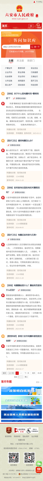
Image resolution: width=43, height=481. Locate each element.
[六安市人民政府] (21, 6)
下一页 (26, 373)
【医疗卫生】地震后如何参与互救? (21, 235)
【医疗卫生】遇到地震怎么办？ (20, 141)
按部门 (31, 60)
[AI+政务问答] (39, 464)
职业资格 (21, 72)
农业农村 (21, 76)
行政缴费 (34, 72)
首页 (4, 25)
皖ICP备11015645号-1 (10, 474)
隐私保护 (26, 436)
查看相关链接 (21, 98)
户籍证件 (8, 68)
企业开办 (8, 72)
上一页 (11, 373)
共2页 (39, 373)
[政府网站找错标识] (20, 428)
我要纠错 (21, 440)
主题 (10, 60)
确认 (26, 377)
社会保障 (8, 76)
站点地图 (34, 436)
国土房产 (8, 85)
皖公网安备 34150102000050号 (30, 474)
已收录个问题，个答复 (21, 52)
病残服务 (21, 81)
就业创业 (34, 68)
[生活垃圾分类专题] (21, 397)
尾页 (33, 373)
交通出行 (34, 76)
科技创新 (34, 85)
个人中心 (39, 2)
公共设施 (8, 81)
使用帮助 (8, 436)
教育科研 (21, 68)
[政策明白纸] (21, 387)
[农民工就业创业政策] (21, 419)
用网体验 (17, 436)
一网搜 (38, 28)
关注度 (20, 60)
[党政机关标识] (9, 426)
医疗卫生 (34, 81)
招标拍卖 (21, 85)
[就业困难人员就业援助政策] (21, 409)
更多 (37, 382)
